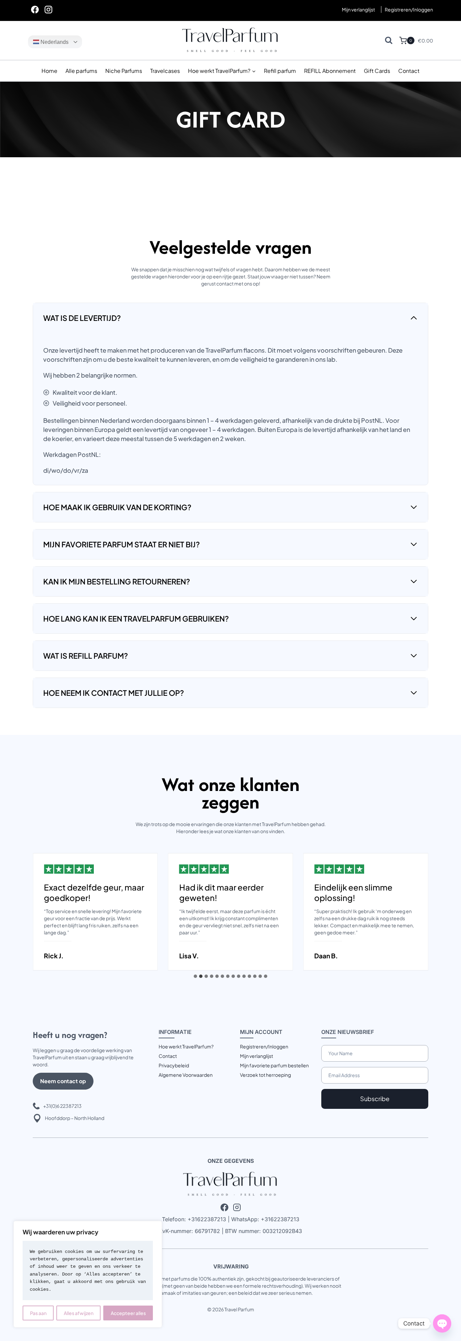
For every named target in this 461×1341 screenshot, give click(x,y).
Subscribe (374, 1098)
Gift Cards (377, 70)
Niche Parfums (123, 70)
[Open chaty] (442, 1323)
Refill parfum (280, 70)
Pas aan (38, 1313)
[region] (87, 1274)
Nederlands (54, 42)
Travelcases (165, 70)
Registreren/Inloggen (264, 1046)
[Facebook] (35, 9)
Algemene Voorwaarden (186, 1075)
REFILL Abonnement (330, 70)
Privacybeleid (174, 1065)
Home (49, 70)
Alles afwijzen (78, 1313)
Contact (408, 70)
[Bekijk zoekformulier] (389, 40)
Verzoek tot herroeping (265, 1075)
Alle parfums (81, 70)
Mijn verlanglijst (358, 9)
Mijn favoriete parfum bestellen (274, 1065)
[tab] (195, 976)
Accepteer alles (128, 1313)
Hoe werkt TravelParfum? (186, 1046)
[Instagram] (48, 9)
